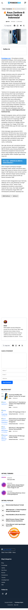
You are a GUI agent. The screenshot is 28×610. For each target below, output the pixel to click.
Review (3, 572)
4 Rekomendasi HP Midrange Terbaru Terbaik (17, 436)
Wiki (2, 584)
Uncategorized (5, 580)
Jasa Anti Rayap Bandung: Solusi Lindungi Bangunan (16, 493)
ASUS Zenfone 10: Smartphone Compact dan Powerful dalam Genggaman (17, 420)
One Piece (4, 570)
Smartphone (9, 8)
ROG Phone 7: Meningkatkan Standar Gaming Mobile (16, 428)
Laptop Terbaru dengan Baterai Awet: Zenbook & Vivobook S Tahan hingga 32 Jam (15, 486)
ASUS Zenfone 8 (6, 196)
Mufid (8, 21)
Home (4, 8)
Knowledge (4, 565)
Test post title (11, 479)
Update (3, 582)
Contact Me (10, 604)
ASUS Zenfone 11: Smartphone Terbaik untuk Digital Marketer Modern (17, 403)
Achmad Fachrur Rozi (13, 423)
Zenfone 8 (15, 196)
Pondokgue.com (6, 58)
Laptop (3, 567)
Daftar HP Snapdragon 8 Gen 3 (17, 412)
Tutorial (3, 577)
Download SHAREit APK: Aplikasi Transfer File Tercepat (17, 395)
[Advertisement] (14, 255)
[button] (2, 3)
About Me (16, 604)
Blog (2, 563)
